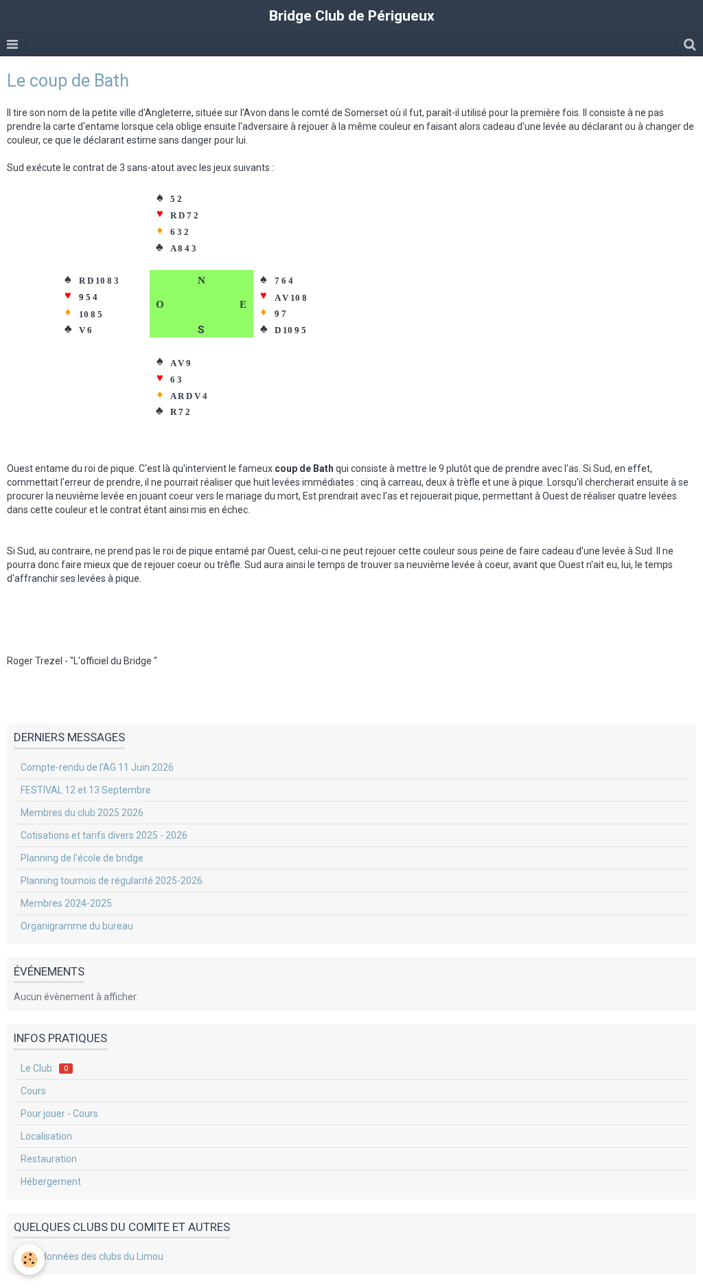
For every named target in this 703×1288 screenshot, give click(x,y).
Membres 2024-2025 (66, 903)
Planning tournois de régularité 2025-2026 (112, 880)
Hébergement (51, 1181)
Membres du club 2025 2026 (82, 812)
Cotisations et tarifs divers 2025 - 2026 (104, 835)
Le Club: (44, 1068)
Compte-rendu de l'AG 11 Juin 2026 (97, 767)
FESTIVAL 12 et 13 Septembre (86, 789)
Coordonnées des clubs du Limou (92, 1256)
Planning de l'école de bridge (82, 857)
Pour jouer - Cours (59, 1113)
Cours (33, 1090)
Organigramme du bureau (77, 925)
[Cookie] (29, 1259)
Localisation (46, 1136)
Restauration (49, 1158)
